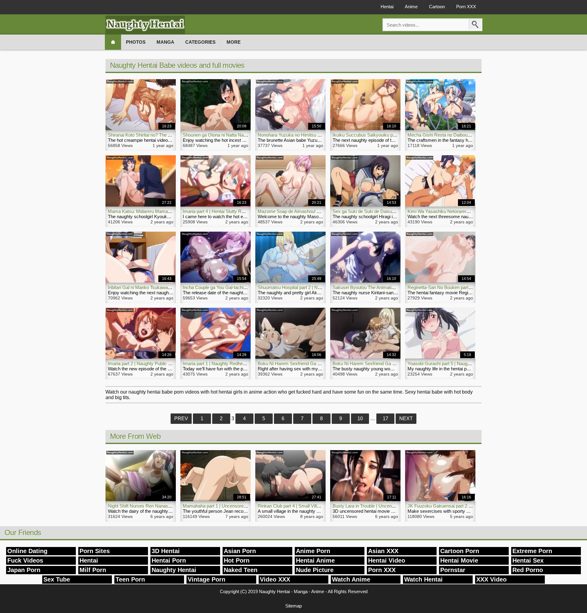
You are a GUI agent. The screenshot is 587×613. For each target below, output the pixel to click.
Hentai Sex (528, 560)
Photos (136, 42)
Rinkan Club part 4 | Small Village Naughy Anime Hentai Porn (318, 505)
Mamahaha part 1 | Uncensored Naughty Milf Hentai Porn (240, 505)
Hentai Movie (459, 560)
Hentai (387, 6)
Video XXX (275, 579)
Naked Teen (240, 570)
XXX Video (491, 579)
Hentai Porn (169, 560)
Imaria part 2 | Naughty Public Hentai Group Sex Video (162, 363)
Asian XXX (383, 551)
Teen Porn (130, 579)
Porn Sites (94, 551)
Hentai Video (386, 560)
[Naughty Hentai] (145, 25)
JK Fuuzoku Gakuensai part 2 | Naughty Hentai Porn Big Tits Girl (472, 505)
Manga (165, 42)
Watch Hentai (423, 579)
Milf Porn (92, 570)
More (234, 42)
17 (385, 418)
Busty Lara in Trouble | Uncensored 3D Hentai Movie (385, 505)
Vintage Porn (206, 579)
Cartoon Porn (459, 551)
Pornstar (452, 570)
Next (406, 418)
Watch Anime (351, 579)
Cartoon (437, 6)
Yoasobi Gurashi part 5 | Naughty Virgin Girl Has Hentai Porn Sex (473, 363)
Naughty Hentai (174, 570)
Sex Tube (56, 579)
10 (360, 418)
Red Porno (527, 570)
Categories (200, 42)
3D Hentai (166, 551)
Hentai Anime (315, 560)
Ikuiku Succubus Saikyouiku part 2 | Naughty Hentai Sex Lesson (397, 135)
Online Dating (27, 551)
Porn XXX (466, 6)
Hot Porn (236, 560)
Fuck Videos (25, 560)
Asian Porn (240, 551)
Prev (181, 418)
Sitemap (293, 605)
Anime (411, 6)
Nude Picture (315, 570)
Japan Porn (23, 570)
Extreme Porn (532, 551)
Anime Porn (313, 551)
